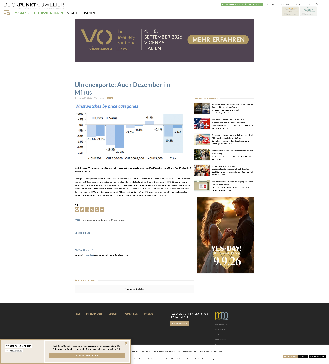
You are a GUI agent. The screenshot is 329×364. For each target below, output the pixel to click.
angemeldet (88, 254)
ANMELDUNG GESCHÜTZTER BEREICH (242, 4)
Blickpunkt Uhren (94, 313)
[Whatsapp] (97, 209)
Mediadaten (220, 339)
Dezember (86, 220)
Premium (148, 313)
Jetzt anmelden (179, 323)
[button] (317, 4)
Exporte (96, 220)
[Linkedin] (87, 209)
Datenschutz (221, 324)
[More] (102, 209)
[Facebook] (77, 209)
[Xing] (92, 209)
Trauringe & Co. (131, 313)
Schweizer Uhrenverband (113, 220)
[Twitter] (82, 209)
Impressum (220, 329)
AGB (217, 334)
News (110, 98)
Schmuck (113, 313)
